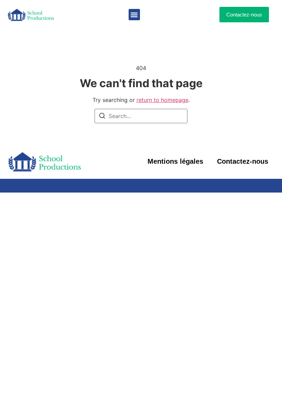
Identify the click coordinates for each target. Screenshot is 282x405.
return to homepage (162, 99)
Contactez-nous (242, 161)
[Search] (102, 116)
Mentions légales (175, 161)
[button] (134, 14)
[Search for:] (141, 116)
